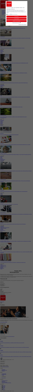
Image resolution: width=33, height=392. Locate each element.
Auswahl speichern (16, 18)
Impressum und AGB (21, 24)
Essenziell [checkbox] (9, 14)
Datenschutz (25, 24)
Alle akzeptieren (16, 16)
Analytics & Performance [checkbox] (14, 14)
